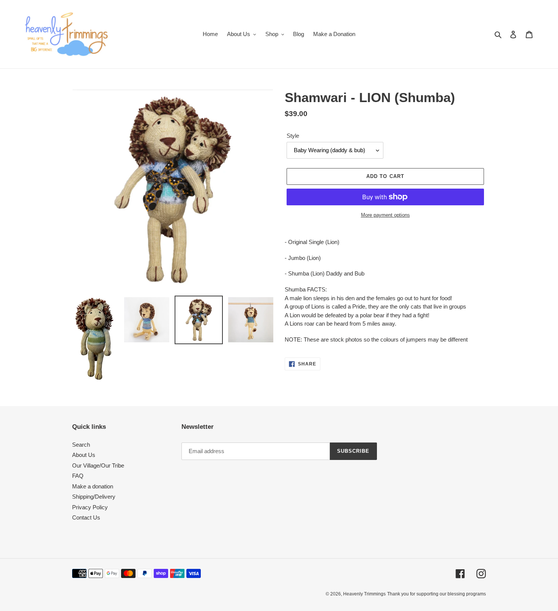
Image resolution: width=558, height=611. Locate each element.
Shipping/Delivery (93, 496)
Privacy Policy (90, 507)
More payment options (385, 215)
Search (81, 444)
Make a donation (92, 486)
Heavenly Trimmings (364, 594)
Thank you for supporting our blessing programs (436, 594)
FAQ (78, 475)
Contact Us (86, 517)
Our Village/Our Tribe (98, 465)
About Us (83, 455)
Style (293, 135)
